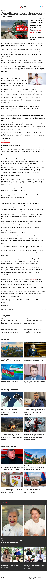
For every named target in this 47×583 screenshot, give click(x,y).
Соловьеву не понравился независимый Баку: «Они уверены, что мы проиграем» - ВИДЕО (12, 467)
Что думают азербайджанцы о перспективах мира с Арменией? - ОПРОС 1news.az (35, 565)
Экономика (3, 327)
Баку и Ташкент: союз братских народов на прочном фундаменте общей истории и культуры (34, 467)
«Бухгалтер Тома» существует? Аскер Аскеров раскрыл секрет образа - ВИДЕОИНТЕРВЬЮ (21, 541)
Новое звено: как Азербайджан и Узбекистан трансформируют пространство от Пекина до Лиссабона (34, 411)
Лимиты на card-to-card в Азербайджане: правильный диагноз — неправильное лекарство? (10, 411)
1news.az (32, 575)
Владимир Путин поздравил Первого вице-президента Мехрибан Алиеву (33, 322)
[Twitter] (9, 309)
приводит (33, 279)
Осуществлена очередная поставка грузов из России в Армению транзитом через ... (10, 331)
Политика (26, 318)
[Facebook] (7, 309)
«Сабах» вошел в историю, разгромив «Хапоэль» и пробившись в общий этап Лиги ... (12, 322)
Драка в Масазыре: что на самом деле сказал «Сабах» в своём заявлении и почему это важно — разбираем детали (34, 436)
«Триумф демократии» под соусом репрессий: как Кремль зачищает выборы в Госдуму (12, 490)
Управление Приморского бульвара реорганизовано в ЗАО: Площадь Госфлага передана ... (34, 331)
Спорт (2, 318)
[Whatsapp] (10, 309)
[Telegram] (12, 309)
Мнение (3, 10)
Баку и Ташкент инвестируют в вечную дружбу (10, 382)
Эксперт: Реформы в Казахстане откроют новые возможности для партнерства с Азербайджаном (11, 360)
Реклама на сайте (5, 574)
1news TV (3, 538)
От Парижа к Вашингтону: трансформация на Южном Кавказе (34, 382)
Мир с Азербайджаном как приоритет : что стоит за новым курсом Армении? (33, 490)
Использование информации (7, 576)
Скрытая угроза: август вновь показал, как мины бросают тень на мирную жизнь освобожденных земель (12, 436)
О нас (2, 577)
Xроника (25, 327)
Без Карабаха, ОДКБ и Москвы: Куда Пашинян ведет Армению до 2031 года (33, 360)
